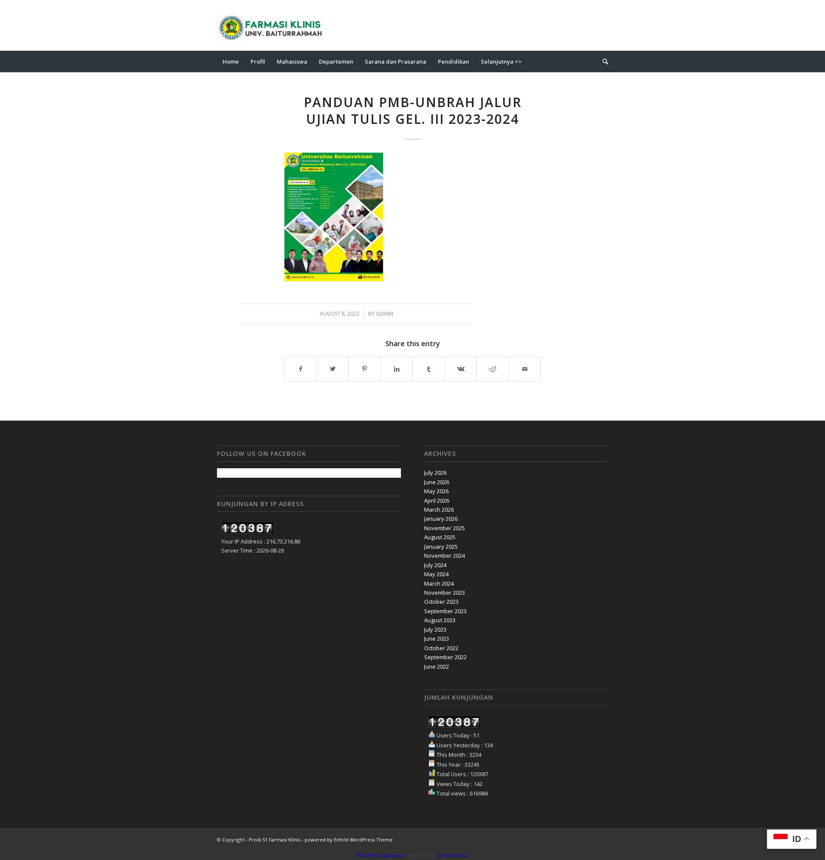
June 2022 (436, 666)
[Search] (602, 61)
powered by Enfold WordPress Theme (349, 839)
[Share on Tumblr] (429, 369)
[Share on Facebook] (300, 369)
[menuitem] (230, 61)
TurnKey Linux (453, 855)
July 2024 (435, 565)
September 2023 (445, 611)
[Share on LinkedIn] (397, 369)
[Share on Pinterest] (365, 369)
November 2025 (444, 528)
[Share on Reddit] (493, 369)
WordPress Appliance (380, 855)
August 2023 (439, 620)
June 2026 (436, 482)
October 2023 (441, 601)
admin (384, 313)
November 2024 (444, 555)
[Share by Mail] (525, 369)
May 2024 (436, 574)
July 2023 (435, 629)
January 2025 (441, 546)
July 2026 (435, 472)
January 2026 (441, 518)
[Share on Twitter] (333, 369)
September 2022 (445, 657)
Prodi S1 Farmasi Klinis (274, 839)
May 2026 (436, 491)
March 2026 (439, 509)
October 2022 (441, 648)
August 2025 (439, 537)
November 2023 (444, 592)
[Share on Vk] (461, 369)
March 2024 (439, 583)
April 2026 (436, 500)
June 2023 (436, 638)
